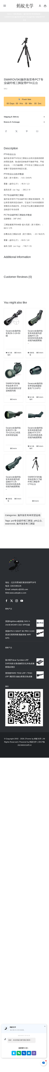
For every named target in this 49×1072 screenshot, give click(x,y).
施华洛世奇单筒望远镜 (29, 515)
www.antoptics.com (18, 593)
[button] (24, 116)
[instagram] (16, 601)
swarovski (10, 523)
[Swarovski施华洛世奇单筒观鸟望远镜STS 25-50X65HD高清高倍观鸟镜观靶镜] (13, 463)
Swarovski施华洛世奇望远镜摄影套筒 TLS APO (35, 385)
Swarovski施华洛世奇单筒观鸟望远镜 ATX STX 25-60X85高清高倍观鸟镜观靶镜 (35, 433)
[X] (16, 131)
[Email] (37, 131)
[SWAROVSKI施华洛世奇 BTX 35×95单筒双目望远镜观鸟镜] (13, 370)
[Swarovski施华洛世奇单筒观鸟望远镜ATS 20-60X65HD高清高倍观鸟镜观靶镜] (35, 317)
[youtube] (21, 601)
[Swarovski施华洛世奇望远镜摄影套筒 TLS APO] (35, 370)
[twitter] (11, 601)
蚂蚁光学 (37, 739)
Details (18, 353)
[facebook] (6, 601)
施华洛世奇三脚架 (25, 523)
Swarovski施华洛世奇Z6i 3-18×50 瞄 (13, 333)
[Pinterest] (26, 131)
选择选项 (32, 354)
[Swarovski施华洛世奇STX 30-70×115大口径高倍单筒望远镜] (13, 414)
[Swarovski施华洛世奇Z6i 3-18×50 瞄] (13, 317)
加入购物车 (10, 354)
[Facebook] (6, 131)
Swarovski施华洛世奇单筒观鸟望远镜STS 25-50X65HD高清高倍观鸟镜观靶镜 (13, 482)
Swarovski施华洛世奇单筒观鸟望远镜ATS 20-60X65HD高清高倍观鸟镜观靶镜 (35, 336)
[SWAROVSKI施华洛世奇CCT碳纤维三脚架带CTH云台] (35, 463)
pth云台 (38, 520)
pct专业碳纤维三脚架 (22, 520)
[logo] (25, 4)
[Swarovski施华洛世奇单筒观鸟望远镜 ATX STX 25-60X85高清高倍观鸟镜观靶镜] (35, 414)
